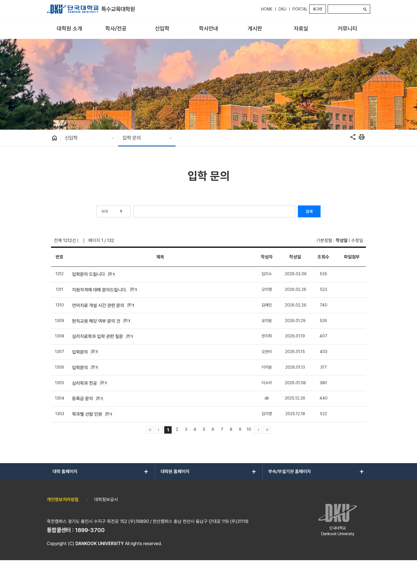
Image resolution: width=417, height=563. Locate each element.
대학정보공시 (106, 499)
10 (249, 429)
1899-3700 (90, 530)
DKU (283, 9)
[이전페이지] (159, 430)
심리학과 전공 (84, 383)
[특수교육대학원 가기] (72, 9)
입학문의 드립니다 (88, 274)
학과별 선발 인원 (87, 414)
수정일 (357, 240)
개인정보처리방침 (63, 499)
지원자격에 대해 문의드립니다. (99, 290)
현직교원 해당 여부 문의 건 (96, 321)
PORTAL (300, 9)
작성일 (342, 240)
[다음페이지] (258, 430)
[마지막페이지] (267, 430)
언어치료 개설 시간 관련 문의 (98, 305)
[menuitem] (69, 29)
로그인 (317, 9)
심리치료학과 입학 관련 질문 (97, 336)
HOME (267, 9)
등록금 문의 (82, 398)
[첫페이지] (150, 430)
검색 (309, 211)
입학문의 (80, 352)
